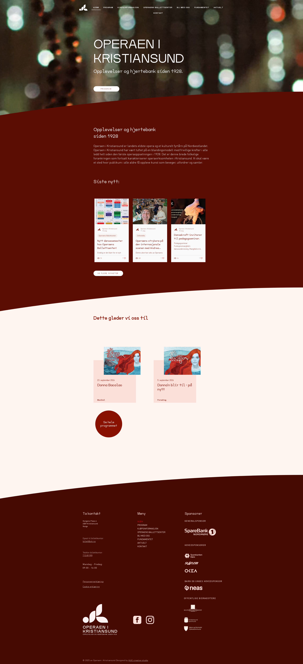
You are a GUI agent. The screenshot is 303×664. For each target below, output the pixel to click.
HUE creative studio (138, 660)
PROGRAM (142, 525)
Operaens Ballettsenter (107, 235)
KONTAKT (142, 546)
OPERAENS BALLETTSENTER (151, 532)
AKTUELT (142, 542)
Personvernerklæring (93, 581)
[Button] (113, 381)
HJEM (140, 521)
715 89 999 (87, 555)
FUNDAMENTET (145, 539)
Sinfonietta (141, 235)
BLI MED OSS (143, 535)
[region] (109, 424)
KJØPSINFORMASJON (147, 528)
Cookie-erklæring (91, 586)
